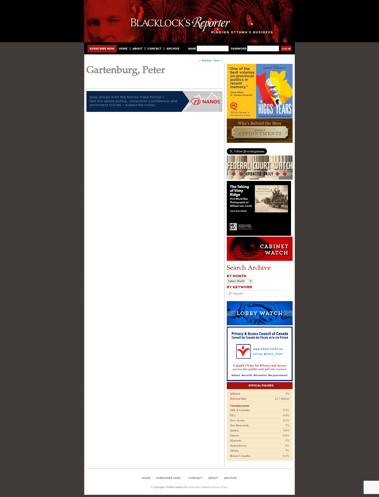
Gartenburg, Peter (125, 69)
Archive (173, 48)
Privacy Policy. (220, 487)
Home (123, 48)
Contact (154, 48)
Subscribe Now (102, 48)
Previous (205, 60)
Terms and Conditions (199, 487)
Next (218, 60)
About (137, 48)
